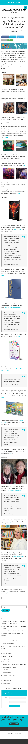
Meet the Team (7, 662)
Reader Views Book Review (12, 307)
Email (6, 697)
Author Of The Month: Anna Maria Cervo (14, 631)
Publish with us (13, 736)
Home (5, 736)
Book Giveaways (7, 651)
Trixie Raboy (17, 30)
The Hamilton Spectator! (14, 490)
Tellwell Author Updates (9, 667)
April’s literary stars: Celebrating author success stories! (14, 24)
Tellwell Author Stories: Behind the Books (14, 664)
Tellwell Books (7, 670)
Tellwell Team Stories (9, 675)
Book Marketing (7, 653)
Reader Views (18, 229)
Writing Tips (6, 683)
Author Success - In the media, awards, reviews (14, 18)
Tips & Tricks (6, 678)
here (22, 100)
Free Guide (14, 724)
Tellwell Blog (14, 2)
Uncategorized (7, 680)
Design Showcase (8, 656)
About (22, 736)
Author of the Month (8, 643)
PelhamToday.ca (18, 556)
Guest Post (6, 659)
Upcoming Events (8, 619)
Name (6, 701)
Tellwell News (7, 672)
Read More (6, 598)
